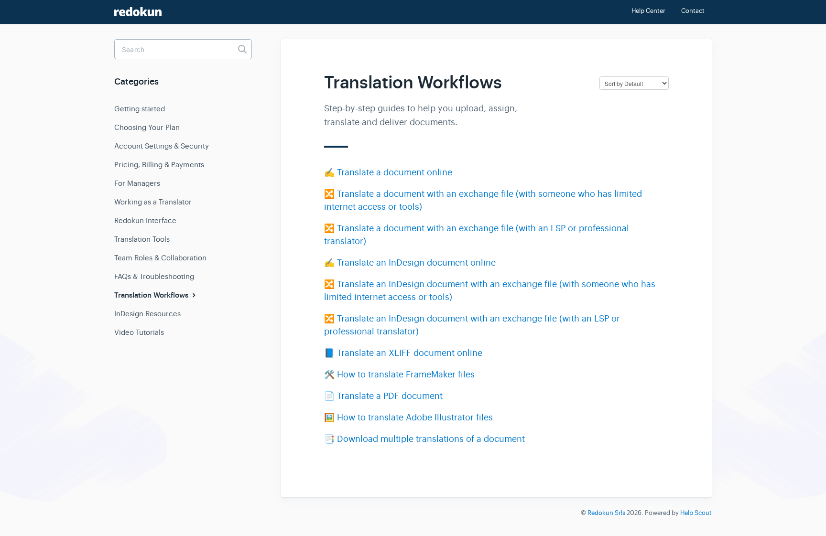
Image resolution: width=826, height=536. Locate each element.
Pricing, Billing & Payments (159, 164)
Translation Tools (142, 239)
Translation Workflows (152, 295)
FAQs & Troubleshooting (154, 276)
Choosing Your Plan (147, 127)
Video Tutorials (139, 332)
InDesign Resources (147, 313)
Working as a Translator (153, 201)
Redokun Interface (145, 220)
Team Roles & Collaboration (160, 257)
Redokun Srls (606, 513)
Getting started (139, 108)
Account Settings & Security (161, 145)
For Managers (137, 183)
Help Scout (696, 513)
